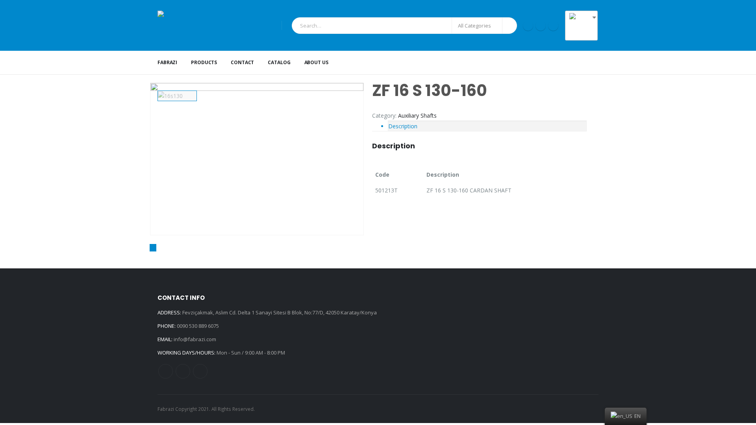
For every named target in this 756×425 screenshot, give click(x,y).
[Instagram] (541, 25)
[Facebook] (528, 25)
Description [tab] (402, 126)
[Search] (509, 25)
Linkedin (200, 371)
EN (585, 33)
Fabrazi (167, 62)
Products (204, 62)
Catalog (279, 62)
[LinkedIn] (553, 25)
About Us (316, 62)
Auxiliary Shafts (417, 115)
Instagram (183, 371)
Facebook (165, 371)
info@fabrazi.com (195, 339)
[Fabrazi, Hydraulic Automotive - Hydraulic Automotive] (217, 25)
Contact (242, 62)
